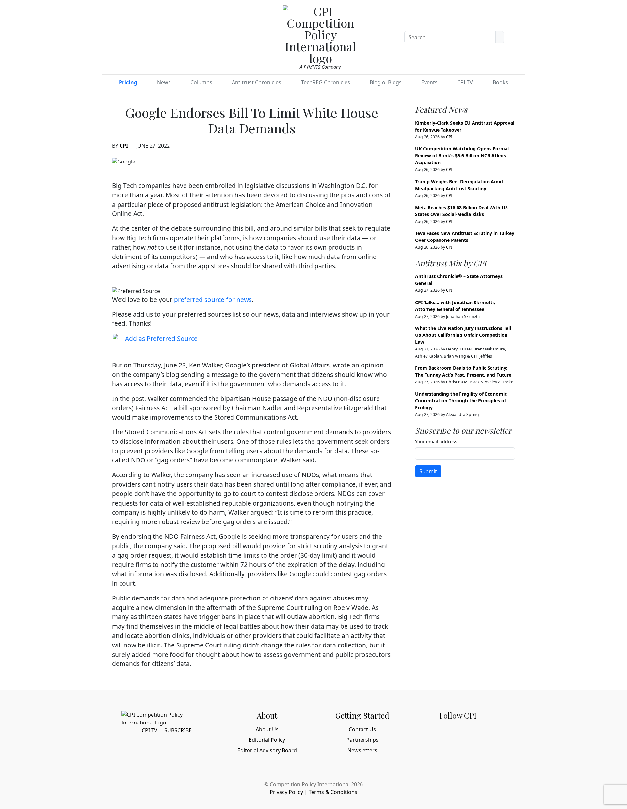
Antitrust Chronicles (256, 82)
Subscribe (178, 730)
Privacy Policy (286, 792)
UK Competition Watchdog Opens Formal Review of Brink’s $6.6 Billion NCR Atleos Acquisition (462, 155)
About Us (267, 729)
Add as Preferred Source (160, 338)
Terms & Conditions (333, 792)
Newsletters (362, 750)
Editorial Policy (267, 739)
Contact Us (362, 729)
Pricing (128, 82)
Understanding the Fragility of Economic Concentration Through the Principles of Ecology (461, 401)
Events (429, 82)
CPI (124, 145)
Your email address (436, 441)
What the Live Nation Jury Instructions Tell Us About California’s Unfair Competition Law (463, 335)
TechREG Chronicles (325, 82)
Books (500, 82)
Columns (201, 82)
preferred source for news (213, 299)
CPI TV (465, 82)
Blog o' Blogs (386, 82)
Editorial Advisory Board (267, 750)
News (164, 82)
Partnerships (362, 739)
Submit (428, 471)
